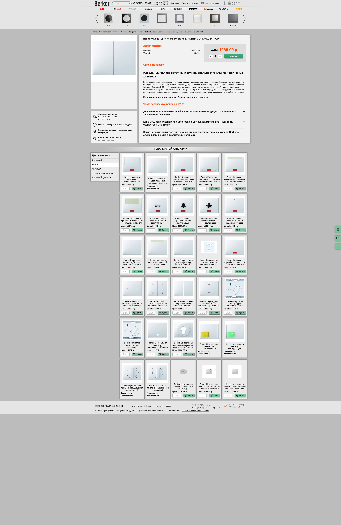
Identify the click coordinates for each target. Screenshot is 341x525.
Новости (168, 406)
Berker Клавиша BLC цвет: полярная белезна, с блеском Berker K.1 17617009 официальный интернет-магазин (157, 184)
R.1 (108, 25)
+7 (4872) (143, 3)
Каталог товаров (153, 406)
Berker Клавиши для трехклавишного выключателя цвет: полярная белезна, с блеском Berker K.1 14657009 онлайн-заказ (209, 265)
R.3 (126, 25)
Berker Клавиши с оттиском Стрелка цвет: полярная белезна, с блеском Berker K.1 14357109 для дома (132, 305)
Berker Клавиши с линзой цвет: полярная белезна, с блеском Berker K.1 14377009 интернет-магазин (234, 264)
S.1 (197, 25)
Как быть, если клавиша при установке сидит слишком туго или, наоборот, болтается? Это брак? (188, 123)
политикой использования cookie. (195, 411)
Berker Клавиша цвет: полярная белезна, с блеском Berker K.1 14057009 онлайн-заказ (183, 263)
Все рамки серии (135, 32)
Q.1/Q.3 (162, 25)
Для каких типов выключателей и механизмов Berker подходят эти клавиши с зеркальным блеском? (189, 113)
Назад (94, 32)
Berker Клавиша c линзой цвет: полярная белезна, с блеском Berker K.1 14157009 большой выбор (183, 181)
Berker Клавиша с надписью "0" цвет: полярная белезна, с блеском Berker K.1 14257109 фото (132, 264)
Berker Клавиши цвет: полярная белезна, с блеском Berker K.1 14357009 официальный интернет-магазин (183, 305)
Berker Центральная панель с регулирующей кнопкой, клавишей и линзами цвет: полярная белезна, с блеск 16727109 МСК (209, 389)
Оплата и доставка (190, 3)
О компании (137, 406)
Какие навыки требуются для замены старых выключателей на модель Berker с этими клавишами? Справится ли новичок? (191, 133)
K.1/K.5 (233, 25)
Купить (234, 56)
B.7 (215, 25)
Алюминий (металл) (101, 177)
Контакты (175, 3)
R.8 (144, 25)
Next (244, 19)
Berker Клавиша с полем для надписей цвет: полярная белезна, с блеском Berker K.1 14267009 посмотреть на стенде (158, 265)
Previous (96, 19)
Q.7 (179, 25)
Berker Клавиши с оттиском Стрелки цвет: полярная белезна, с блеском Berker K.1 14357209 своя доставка (158, 306)
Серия (123, 32)
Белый (95, 164)
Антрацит (96, 169)
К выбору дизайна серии (109, 32)
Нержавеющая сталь (102, 173)
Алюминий (97, 160)
